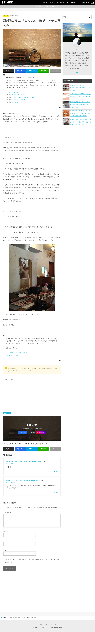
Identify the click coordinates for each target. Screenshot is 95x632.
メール (6, 540)
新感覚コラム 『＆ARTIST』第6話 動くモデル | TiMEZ (24, 461)
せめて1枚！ (16, 102)
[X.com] (32, 432)
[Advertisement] (32, 394)
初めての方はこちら (49, 2)
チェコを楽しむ (71, 2)
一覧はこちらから (12, 92)
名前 (5, 531)
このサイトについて (83, 2)
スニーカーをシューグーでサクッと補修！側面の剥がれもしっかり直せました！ (80, 87)
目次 (41, 624)
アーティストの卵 (18, 99)
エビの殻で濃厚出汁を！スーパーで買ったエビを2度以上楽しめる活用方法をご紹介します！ (80, 113)
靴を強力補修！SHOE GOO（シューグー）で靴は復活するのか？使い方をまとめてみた (80, 122)
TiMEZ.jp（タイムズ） (43, 627)
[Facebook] (22, 432)
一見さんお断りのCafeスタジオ (22, 97)
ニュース (6, 15)
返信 (57, 471)
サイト (5, 550)
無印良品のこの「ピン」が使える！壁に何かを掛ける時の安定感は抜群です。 (80, 104)
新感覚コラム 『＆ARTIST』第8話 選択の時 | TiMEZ (23, 480)
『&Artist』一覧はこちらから (16, 353)
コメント (7, 512)
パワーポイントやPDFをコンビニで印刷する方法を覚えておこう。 (80, 95)
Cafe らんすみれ (12, 355)
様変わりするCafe (18, 95)
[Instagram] (41, 432)
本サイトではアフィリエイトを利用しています (47, 6)
